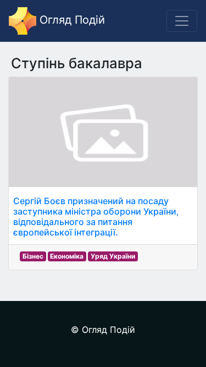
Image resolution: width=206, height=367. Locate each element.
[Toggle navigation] (181, 21)
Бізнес (33, 256)
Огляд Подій (70, 19)
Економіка (66, 256)
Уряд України (113, 256)
